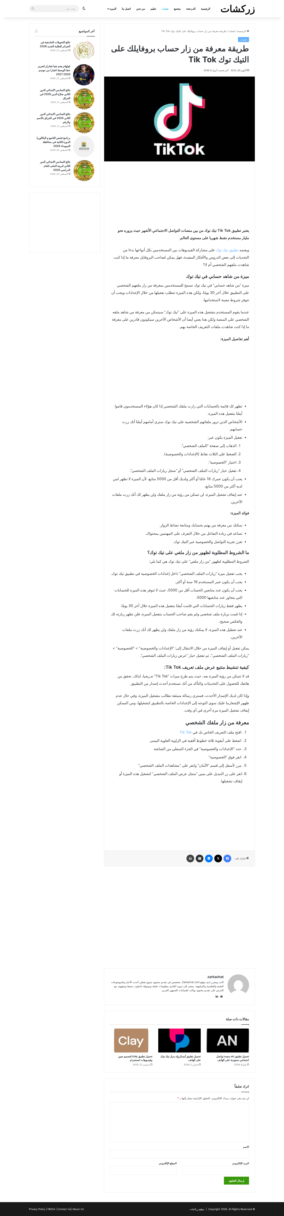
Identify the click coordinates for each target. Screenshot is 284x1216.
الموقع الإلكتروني (168, 1163)
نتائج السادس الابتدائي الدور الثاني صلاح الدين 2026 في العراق (55, 94)
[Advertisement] (179, 194)
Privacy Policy (37, 1209)
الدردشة (191, 8)
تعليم (153, 8)
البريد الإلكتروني (240, 1163)
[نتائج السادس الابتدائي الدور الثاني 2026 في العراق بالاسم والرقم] (83, 122)
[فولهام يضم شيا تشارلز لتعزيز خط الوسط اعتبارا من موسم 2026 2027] (83, 74)
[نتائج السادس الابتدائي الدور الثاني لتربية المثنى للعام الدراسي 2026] (83, 170)
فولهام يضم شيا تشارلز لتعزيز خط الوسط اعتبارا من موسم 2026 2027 (54, 70)
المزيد (113, 8)
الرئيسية (205, 8)
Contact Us (64, 1209)
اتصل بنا (126, 8)
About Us (78, 1209)
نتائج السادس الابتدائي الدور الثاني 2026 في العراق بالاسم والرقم (53, 118)
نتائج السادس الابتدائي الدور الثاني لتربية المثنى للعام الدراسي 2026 (55, 165)
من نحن (140, 8)
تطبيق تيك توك (227, 250)
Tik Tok (185, 732)
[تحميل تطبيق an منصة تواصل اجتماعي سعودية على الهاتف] (228, 1040)
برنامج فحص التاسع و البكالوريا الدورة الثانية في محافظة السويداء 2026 (53, 142)
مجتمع (177, 8)
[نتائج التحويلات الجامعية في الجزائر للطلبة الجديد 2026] (83, 51)
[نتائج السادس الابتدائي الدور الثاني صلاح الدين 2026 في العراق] (83, 98)
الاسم (246, 1146)
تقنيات (165, 8)
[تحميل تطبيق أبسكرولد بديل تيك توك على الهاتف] (179, 1040)
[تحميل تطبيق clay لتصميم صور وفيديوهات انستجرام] (131, 1040)
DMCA (51, 1209)
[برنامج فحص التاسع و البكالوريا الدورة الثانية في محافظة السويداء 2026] (83, 146)
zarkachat (215, 977)
